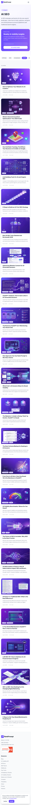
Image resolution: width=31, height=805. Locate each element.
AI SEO (24, 58)
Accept (11, 801)
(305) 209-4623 (4, 742)
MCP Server (4, 765)
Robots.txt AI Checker (6, 777)
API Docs (3, 763)
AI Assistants (17, 58)
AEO (10, 58)
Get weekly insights (15, 47)
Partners (3, 788)
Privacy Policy (13, 798)
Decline (5, 801)
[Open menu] (28, 2)
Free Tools (3, 770)
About (2, 784)
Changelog (3, 781)
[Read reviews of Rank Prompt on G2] (7, 749)
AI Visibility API (5, 761)
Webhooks (3, 768)
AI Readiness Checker (6, 772)
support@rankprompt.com (7, 744)
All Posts (4, 58)
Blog (2, 759)
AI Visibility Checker (6, 775)
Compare (3, 779)
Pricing (2, 786)
